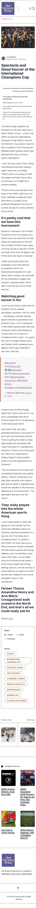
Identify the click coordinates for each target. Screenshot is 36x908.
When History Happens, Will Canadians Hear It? (27, 834)
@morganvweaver (21, 373)
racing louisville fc (16, 684)
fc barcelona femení (16, 701)
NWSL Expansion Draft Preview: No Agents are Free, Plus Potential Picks (27, 797)
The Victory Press (13, 896)
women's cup (13, 695)
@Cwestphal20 (17, 377)
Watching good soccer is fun (13, 103)
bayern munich (13, 690)
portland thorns (15, 668)
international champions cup (14, 660)
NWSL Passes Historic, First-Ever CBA (8, 792)
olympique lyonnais (16, 679)
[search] (30, 8)
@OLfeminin (16, 370)
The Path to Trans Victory (8, 831)
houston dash (13, 673)
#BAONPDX (22, 380)
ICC (10, 618)
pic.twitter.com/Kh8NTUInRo (18, 387)
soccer (10, 654)
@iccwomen (10, 380)
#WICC (8, 384)
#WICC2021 (10, 363)
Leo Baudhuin (11, 57)
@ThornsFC (15, 366)
